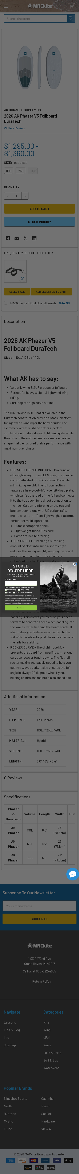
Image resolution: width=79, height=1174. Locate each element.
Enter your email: (11, 579)
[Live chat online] (72, 874)
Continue (20, 608)
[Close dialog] (74, 564)
